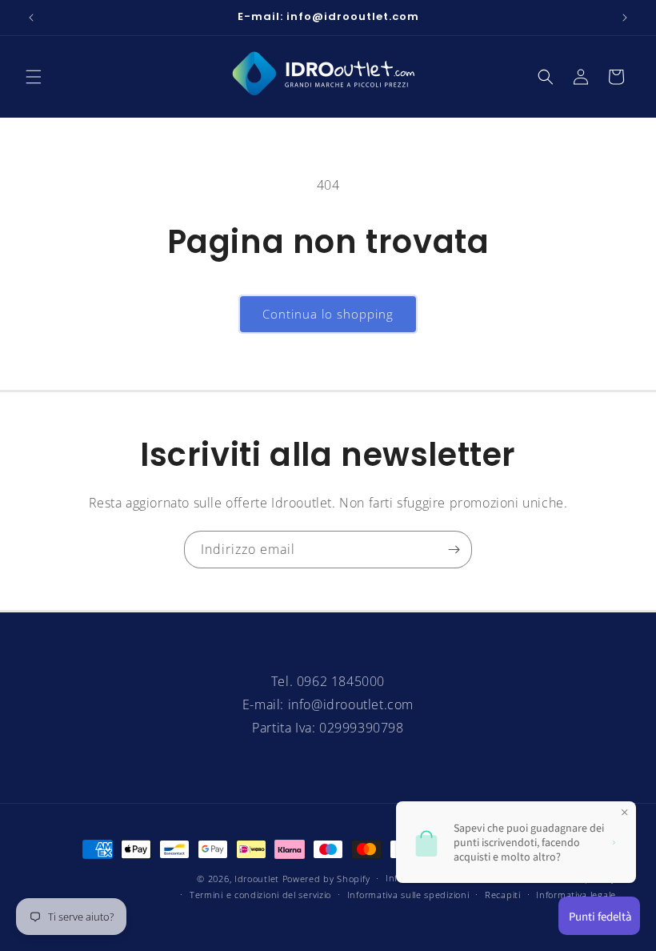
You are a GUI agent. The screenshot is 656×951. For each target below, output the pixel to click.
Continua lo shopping (328, 314)
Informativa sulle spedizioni (408, 895)
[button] (33, 76)
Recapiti (503, 895)
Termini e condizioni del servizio (260, 895)
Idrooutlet (256, 879)
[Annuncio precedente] (31, 17)
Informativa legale (576, 895)
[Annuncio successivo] (624, 17)
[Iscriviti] (453, 549)
